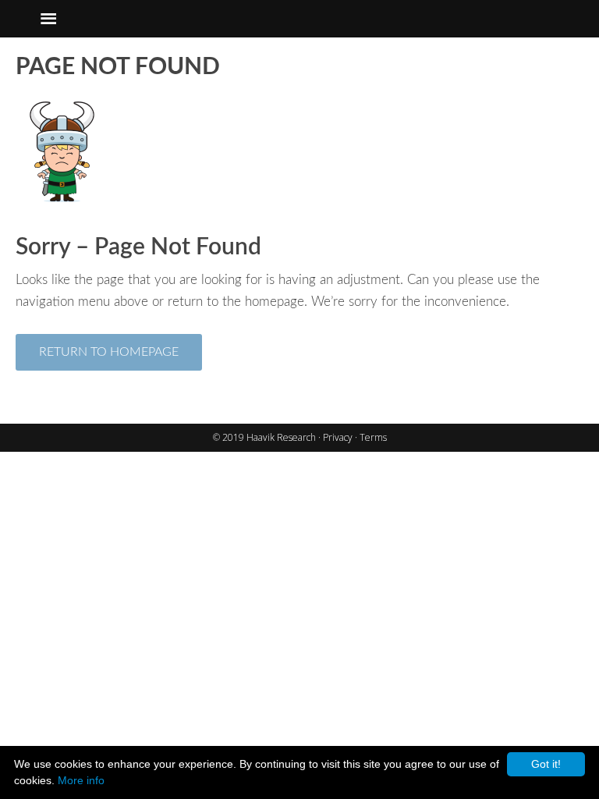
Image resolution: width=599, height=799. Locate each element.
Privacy (339, 437)
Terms (373, 437)
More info (81, 780)
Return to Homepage (109, 352)
